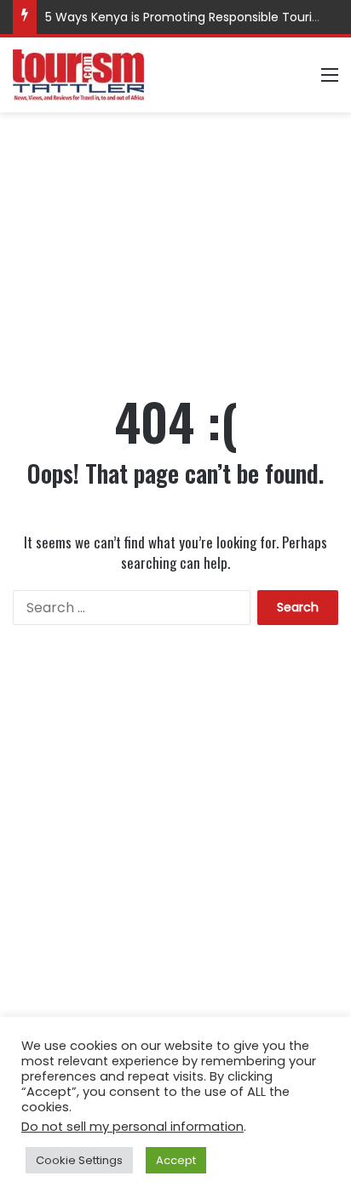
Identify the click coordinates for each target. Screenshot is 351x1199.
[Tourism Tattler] (78, 74)
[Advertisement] (175, 235)
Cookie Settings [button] (79, 1160)
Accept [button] (176, 1160)
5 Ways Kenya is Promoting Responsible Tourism (188, 17)
